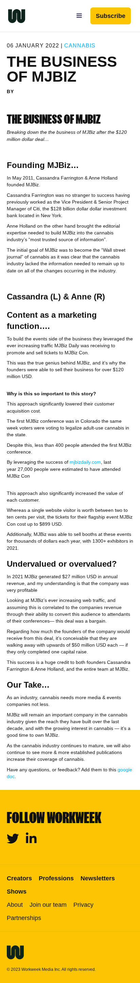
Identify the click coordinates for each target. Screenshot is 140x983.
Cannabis (79, 45)
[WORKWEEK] (12, 16)
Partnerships (24, 918)
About (15, 904)
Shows (17, 891)
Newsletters (98, 878)
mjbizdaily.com (85, 462)
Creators (19, 878)
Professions (56, 878)
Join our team (48, 904)
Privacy (83, 904)
